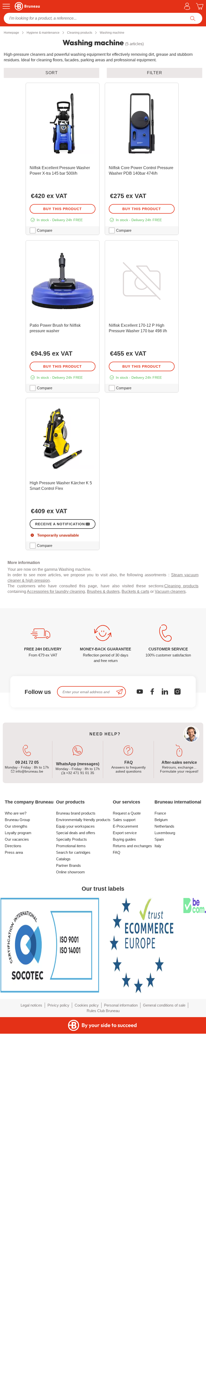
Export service (125, 833)
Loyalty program (18, 833)
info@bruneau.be (29, 771)
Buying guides (124, 839)
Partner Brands (68, 865)
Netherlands (164, 826)
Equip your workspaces (75, 826)
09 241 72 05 (27, 762)
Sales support (124, 820)
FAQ (116, 852)
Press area (14, 852)
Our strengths (16, 826)
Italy (157, 846)
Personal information (121, 1005)
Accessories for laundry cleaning (56, 591)
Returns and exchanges (132, 846)
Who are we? (15, 813)
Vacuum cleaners (170, 591)
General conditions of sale (164, 1005)
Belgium (161, 820)
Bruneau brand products (75, 813)
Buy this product (62, 209)
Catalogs (63, 859)
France (160, 813)
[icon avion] (119, 691)
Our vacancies (17, 839)
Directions (13, 846)
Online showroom (70, 872)
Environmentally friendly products (83, 820)
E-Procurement (125, 826)
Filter (154, 73)
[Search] (192, 18)
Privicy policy (58, 1005)
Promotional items (71, 846)
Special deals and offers (75, 833)
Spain (159, 839)
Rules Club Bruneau (103, 1011)
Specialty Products (71, 839)
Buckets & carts (135, 591)
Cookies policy (87, 1005)
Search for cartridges (73, 852)
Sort (51, 73)
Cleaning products (181, 586)
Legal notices (31, 1005)
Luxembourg (164, 833)
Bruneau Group (17, 820)
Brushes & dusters (103, 591)
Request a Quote (127, 813)
